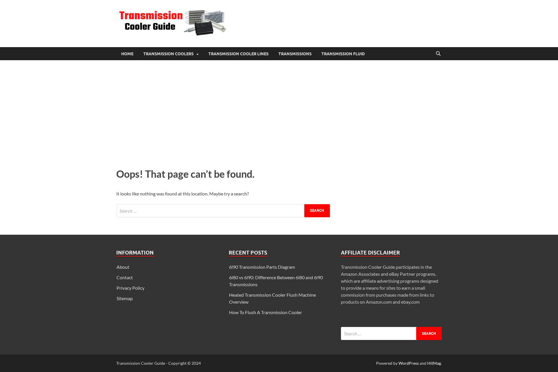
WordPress (408, 363)
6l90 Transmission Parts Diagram (262, 267)
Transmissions (295, 53)
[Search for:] (223, 210)
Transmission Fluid (343, 53)
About (123, 267)
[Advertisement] (279, 112)
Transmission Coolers (168, 53)
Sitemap (125, 298)
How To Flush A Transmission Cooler (265, 312)
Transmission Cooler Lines (238, 53)
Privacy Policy (130, 288)
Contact (125, 277)
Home (127, 53)
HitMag (434, 363)
